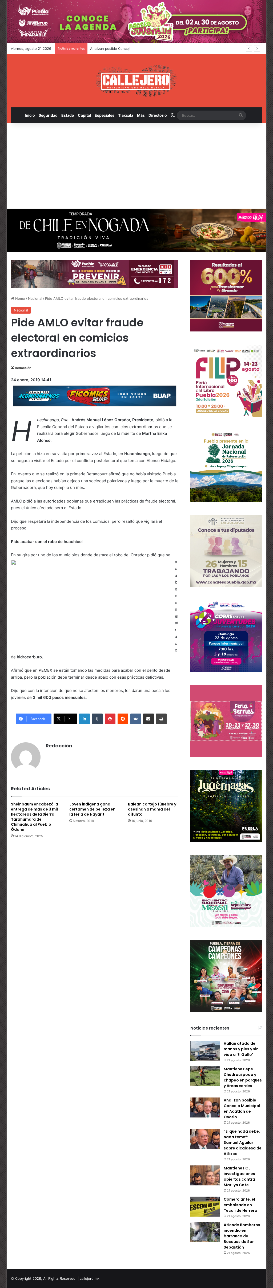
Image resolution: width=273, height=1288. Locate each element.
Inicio (30, 115)
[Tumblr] (97, 719)
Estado (67, 115)
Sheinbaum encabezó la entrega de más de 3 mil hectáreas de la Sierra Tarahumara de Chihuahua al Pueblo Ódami (34, 816)
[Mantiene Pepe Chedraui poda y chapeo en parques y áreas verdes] (205, 1076)
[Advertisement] (136, 166)
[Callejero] (136, 81)
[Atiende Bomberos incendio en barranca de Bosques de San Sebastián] (205, 1232)
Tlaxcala (125, 115)
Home (19, 298)
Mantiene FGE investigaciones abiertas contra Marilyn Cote (239, 1176)
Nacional (35, 298)
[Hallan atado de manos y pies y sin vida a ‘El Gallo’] (205, 1051)
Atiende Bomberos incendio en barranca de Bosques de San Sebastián (242, 1236)
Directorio (157, 115)
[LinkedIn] (84, 719)
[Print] (161, 719)
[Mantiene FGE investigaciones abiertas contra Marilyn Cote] (205, 1175)
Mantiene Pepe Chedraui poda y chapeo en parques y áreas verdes (243, 1077)
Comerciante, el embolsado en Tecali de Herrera (240, 1205)
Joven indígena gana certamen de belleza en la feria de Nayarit (92, 809)
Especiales (104, 115)
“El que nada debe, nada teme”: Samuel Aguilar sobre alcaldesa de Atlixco (243, 1142)
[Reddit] (123, 719)
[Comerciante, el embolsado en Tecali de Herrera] (205, 1207)
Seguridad (48, 115)
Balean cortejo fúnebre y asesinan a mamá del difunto (152, 809)
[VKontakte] (135, 719)
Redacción (23, 368)
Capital (84, 115)
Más (141, 115)
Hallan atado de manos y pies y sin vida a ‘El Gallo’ (241, 1049)
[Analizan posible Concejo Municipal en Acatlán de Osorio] (205, 1107)
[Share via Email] (148, 719)
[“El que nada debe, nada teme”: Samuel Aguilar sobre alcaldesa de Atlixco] (205, 1139)
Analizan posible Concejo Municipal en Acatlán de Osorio (137, 48)
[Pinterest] (110, 719)
